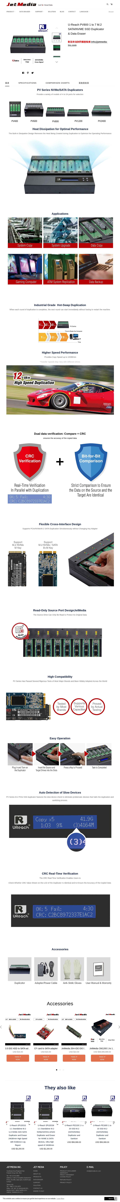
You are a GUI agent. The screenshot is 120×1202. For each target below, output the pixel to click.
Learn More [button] (60, 1198)
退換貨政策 (84, 83)
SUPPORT (39, 11)
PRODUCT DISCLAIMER (68, 1171)
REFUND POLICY (65, 1180)
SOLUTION (52, 11)
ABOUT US (36, 1174)
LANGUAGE (84, 11)
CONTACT (72, 11)
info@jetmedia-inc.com (94, 1171)
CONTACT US (37, 1188)
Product (10, 11)
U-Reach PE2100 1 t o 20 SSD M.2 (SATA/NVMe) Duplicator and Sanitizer (74, 1132)
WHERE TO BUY (38, 1191)
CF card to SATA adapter (46, 1048)
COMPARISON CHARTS (58, 83)
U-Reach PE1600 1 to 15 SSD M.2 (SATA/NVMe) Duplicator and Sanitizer (102, 1132)
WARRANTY (64, 1173)
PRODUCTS (37, 1176)
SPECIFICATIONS (27, 83)
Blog (62, 11)
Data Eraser (24, 11)
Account (111, 11)
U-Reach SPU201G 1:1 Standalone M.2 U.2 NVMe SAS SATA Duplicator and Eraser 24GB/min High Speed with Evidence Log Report (18, 1135)
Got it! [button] (111, 1198)
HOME (35, 1171)
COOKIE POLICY (65, 1177)
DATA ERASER (38, 1179)
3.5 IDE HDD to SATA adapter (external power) (27, 1048)
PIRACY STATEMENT (67, 1175)
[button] (57, 62)
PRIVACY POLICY (66, 1182)
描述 (7, 83)
